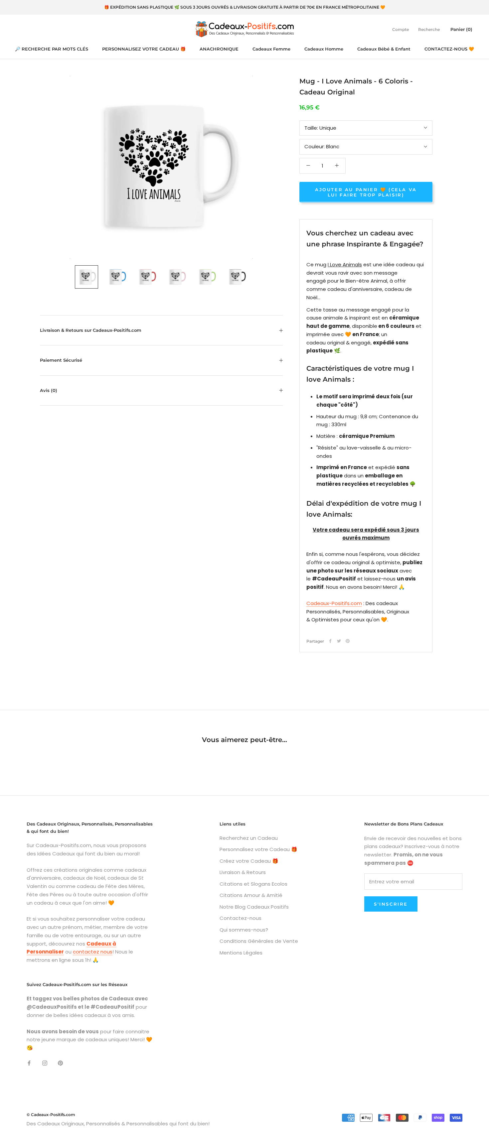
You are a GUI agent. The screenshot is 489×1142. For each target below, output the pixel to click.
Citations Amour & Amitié (251, 895)
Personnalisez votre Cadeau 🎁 (258, 849)
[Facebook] (330, 641)
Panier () (461, 29)
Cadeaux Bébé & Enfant (383, 49)
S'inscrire (391, 904)
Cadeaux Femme (271, 49)
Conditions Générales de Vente (259, 941)
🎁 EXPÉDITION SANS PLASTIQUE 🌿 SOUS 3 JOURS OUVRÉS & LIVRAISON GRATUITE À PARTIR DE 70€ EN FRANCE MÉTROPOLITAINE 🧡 (244, 7)
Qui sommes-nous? (244, 929)
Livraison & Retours (243, 872)
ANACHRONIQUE (219, 49)
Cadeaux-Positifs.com (334, 602)
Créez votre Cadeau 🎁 (249, 860)
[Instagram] (44, 1063)
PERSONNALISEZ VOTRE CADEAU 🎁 (144, 49)
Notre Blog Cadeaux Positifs (254, 906)
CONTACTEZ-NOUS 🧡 (449, 49)
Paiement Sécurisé (61, 360)
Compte (400, 29)
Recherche (429, 29)
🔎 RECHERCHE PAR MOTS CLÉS (51, 49)
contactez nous (92, 951)
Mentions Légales (241, 952)
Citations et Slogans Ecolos (253, 883)
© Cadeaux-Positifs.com (51, 1114)
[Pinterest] (348, 641)
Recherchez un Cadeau (249, 837)
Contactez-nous (240, 918)
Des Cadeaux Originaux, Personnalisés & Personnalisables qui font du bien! (118, 1123)
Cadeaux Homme (323, 49)
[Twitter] (339, 641)
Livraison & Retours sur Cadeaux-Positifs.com (90, 330)
